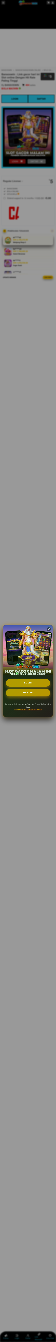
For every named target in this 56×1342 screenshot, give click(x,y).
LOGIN (28, 683)
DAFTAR (28, 692)
